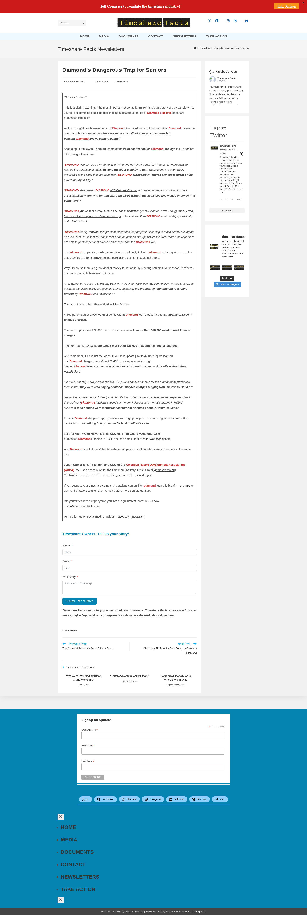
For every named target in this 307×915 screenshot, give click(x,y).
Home (68, 827)
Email (66, 561)
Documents (77, 852)
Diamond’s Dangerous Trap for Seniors (231, 48)
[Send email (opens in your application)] (246, 21)
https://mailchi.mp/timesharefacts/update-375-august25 (231, 186)
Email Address (89, 729)
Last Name (87, 761)
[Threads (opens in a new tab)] (222, 21)
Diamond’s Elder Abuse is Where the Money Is (175, 678)
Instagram (137, 516)
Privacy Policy (200, 912)
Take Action (78, 889)
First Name (87, 745)
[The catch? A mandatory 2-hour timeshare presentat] (214, 267)
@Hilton (234, 157)
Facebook (122, 516)
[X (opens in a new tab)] (209, 21)
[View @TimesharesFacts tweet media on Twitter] (222, 192)
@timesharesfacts (227, 150)
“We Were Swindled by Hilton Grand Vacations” (83, 678)
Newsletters (101, 81)
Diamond (72, 631)
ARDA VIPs (183, 485)
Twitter (110, 516)
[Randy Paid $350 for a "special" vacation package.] (227, 267)
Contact (73, 864)
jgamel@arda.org (165, 470)
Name (66, 545)
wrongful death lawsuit (87, 128)
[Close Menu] (61, 817)
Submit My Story (79, 601)
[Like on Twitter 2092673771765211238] (233, 200)
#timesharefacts (236, 189)
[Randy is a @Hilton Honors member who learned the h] (239, 267)
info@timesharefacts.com (83, 506)
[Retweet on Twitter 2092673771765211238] (227, 200)
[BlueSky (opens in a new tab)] (241, 21)
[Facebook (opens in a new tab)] (217, 21)
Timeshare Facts (226, 78)
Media (69, 840)
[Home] (195, 48)
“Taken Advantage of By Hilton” (129, 676)
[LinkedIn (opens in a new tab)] (235, 21)
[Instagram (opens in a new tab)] (228, 21)
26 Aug (223, 153)
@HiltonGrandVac (228, 172)
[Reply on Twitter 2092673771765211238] (221, 200)
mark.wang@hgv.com (157, 438)
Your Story (69, 577)
